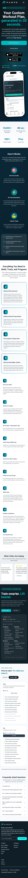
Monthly (5, 677)
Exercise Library (5, 849)
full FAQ (20, 781)
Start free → (6, 610)
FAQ (2, 853)
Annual (13, 677)
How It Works (4, 845)
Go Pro (14, 735)
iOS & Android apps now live (13, 7)
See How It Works (14, 48)
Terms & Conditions (15, 870)
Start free (14, 693)
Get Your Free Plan (13, 42)
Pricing (3, 851)
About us (16, 845)
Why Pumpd (4, 847)
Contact (16, 847)
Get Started (22, 838)
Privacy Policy (4, 870)
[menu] (23, 2)
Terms (2, 862)
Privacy (3, 864)
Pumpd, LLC (11, 872)
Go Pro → (16, 610)
